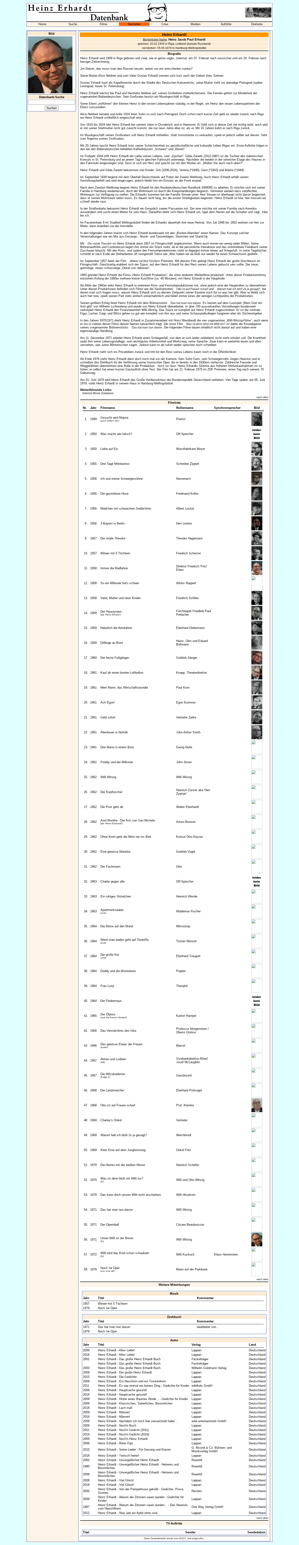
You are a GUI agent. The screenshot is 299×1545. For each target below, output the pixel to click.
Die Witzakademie (112, 1074)
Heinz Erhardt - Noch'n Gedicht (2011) (123, 1430)
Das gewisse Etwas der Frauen (121, 1044)
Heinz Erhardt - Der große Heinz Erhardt (125, 1372)
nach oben (262, 397)
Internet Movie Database (98, 393)
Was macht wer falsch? (116, 434)
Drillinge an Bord (111, 643)
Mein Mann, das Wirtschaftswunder (124, 687)
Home (42, 24)
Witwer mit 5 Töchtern (115, 553)
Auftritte (226, 24)
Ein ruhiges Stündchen (115, 896)
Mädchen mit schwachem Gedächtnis (125, 508)
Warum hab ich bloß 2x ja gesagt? (238, 289)
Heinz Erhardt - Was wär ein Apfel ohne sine (127, 1513)
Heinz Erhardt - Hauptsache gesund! (122, 1390)
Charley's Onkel (111, 1120)
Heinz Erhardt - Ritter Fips (115, 1443)
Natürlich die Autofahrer (116, 628)
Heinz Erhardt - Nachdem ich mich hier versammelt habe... (137, 1421)
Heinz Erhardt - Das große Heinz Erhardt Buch (129, 1359)
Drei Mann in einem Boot (117, 747)
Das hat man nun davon (186, 303)
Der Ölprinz (108, 1014)
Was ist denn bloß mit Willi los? (205, 324)
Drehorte (257, 24)
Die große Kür (109, 954)
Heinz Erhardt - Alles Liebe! (116, 1350)
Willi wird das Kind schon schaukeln (124, 1253)
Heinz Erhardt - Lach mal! (115, 1408)
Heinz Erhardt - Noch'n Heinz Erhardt (123, 1439)
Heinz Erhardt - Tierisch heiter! (118, 1455)
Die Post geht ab (111, 807)
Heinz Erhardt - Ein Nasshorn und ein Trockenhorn (132, 1381)
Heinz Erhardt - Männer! (114, 1412)
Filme (103, 24)
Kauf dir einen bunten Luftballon (121, 672)
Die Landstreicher (112, 1090)
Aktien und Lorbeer (113, 1059)
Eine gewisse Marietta (115, 851)
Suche (72, 24)
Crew (164, 24)
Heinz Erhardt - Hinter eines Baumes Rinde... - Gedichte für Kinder (143, 1399)
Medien (195, 24)
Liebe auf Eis (109, 449)
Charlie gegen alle (112, 881)
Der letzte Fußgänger (114, 657)
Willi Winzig (108, 777)
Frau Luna (107, 986)
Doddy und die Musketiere (118, 971)
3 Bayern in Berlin (112, 523)
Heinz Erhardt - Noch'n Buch (117, 1425)
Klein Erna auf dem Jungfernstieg (123, 1150)
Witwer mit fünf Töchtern (145, 261)
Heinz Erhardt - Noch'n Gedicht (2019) (123, 1434)
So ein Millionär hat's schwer (119, 583)
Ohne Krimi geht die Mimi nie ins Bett (125, 836)
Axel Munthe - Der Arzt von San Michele (127, 820)
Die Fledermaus (111, 1001)
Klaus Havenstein (226, 1254)
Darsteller (134, 24)
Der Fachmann (110, 866)
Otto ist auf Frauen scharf (192, 289)
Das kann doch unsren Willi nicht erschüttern (130, 1195)
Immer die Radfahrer (114, 568)
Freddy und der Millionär (116, 762)
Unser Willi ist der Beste (116, 1238)
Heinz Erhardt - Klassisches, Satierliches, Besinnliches (135, 1403)
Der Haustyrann (110, 611)
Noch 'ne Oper (167, 366)
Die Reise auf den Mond (116, 926)
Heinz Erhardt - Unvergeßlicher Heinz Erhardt (128, 1460)
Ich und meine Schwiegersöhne (121, 478)
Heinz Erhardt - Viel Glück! (116, 1480)
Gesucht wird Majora (114, 417)
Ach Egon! (107, 702)
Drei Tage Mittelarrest (114, 464)
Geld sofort (107, 717)
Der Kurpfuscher (111, 792)
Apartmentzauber (112, 910)
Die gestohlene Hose (114, 493)
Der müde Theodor (100, 243)
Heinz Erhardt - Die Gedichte (117, 1377)
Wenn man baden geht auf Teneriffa (124, 939)
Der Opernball (109, 1224)
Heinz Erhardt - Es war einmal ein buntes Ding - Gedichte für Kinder (143, 1385)
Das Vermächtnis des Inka (118, 1030)
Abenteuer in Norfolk (114, 732)
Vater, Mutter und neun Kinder (120, 598)
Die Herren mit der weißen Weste (122, 1165)
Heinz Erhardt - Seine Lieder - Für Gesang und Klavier (134, 1449)
